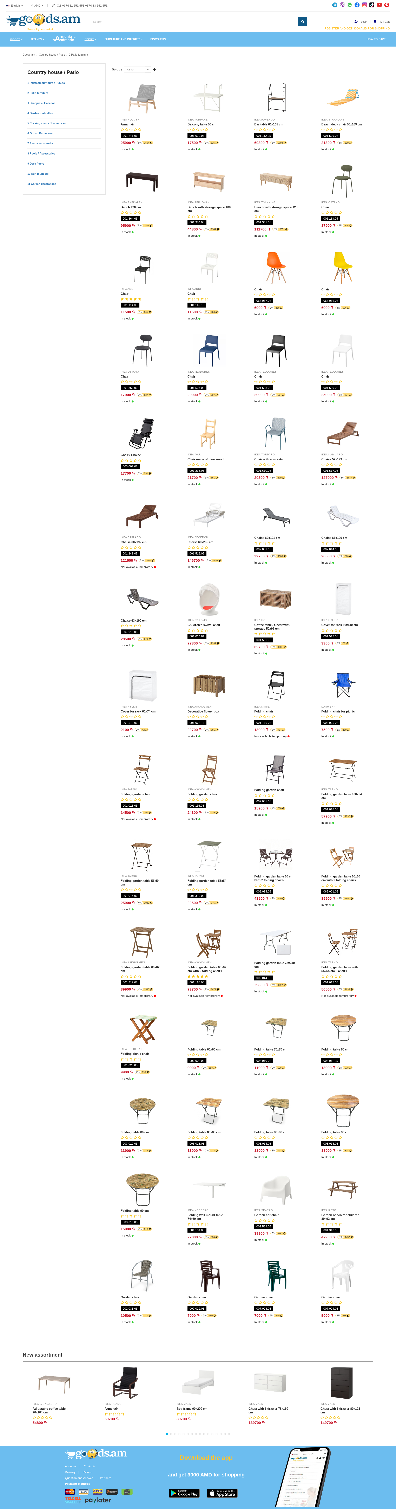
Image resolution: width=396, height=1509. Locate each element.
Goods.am (29, 54)
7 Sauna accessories (40, 143)
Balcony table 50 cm (201, 124)
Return (87, 1472)
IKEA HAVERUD (264, 119)
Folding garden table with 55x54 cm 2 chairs (339, 969)
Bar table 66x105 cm (268, 124)
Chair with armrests (268, 459)
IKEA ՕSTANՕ (330, 202)
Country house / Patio (52, 54)
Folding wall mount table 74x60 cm (205, 1216)
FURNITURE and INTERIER (122, 39)
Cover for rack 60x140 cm (339, 625)
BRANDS (36, 39)
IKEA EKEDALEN (132, 202)
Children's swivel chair (203, 625)
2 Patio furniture (78, 54)
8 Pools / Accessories (41, 153)
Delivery (70, 1472)
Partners (105, 1477)
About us (71, 1466)
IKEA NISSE (262, 706)
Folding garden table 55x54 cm (140, 882)
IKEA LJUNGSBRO (45, 1404)
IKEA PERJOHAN (198, 202)
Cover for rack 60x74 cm (138, 711)
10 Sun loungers (37, 173)
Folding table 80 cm (335, 1049)
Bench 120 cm (131, 207)
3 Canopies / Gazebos (41, 103)
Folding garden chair (136, 794)
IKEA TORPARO (264, 454)
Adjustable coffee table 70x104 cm (49, 1410)
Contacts (89, 1466)
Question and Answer (79, 1477)
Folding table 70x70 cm (270, 1049)
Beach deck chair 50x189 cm (341, 124)
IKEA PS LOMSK (198, 620)
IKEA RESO (328, 1210)
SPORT (89, 39)
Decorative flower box (203, 711)
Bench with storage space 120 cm (275, 209)
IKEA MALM (184, 1404)
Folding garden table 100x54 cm (341, 796)
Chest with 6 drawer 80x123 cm (340, 1410)
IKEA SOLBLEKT (131, 1049)
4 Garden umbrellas (40, 113)
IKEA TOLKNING (265, 202)
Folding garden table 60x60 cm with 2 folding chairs (340, 878)
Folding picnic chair (135, 1053)
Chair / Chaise (131, 455)
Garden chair (130, 1297)
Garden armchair (266, 1215)
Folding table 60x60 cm (203, 1049)
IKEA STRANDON (332, 119)
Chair (325, 207)
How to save (376, 39)
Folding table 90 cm (335, 1132)
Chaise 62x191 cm (267, 537)
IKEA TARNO (129, 789)
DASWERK (328, 706)
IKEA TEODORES (198, 371)
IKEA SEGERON (197, 537)
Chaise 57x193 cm (334, 459)
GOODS (15, 39)
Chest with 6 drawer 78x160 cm (268, 1410)
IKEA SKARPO (263, 1210)
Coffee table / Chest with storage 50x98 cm (272, 626)
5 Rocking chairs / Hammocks (46, 123)
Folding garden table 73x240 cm (274, 964)
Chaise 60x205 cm (200, 542)
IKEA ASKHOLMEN (199, 706)
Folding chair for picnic (338, 711)
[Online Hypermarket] (43, 20)
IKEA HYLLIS (329, 620)
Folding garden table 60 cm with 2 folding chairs (273, 878)
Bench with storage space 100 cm (209, 209)
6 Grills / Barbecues (40, 133)
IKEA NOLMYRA (131, 119)
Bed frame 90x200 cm (192, 1408)
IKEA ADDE (128, 289)
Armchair (127, 124)
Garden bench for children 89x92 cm (340, 1216)
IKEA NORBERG (198, 1210)
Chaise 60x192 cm (133, 542)
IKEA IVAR (194, 454)
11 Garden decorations (41, 183)
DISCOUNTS (158, 39)
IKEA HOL (260, 620)
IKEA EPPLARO (131, 537)
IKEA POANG (113, 1404)
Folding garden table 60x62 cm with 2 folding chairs (206, 969)
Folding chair (263, 711)
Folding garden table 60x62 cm (140, 969)
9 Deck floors (35, 163)
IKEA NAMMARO (332, 454)
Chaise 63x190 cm (334, 537)
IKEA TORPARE (197, 119)
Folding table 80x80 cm (203, 1132)
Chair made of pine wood (205, 459)
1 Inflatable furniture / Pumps (46, 82)
